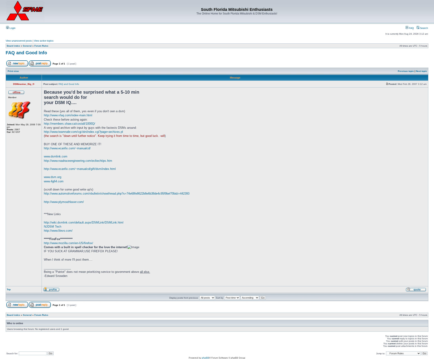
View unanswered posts (19, 40)
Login (12, 28)
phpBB (205, 358)
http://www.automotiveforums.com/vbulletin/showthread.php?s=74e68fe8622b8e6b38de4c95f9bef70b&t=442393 (116, 193)
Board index (13, 46)
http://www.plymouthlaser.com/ (64, 202)
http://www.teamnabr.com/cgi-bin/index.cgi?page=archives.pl (83, 131)
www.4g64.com (54, 181)
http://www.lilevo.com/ (58, 230)
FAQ (411, 28)
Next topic (421, 71)
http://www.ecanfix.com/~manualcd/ (67, 148)
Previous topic (406, 71)
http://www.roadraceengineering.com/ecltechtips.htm (78, 160)
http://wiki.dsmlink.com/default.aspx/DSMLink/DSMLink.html (83, 222)
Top (9, 289)
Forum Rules (41, 46)
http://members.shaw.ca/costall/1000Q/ (69, 123)
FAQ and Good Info (26, 52)
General (27, 46)
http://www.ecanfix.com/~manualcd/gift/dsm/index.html (80, 169)
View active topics (44, 40)
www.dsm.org (52, 177)
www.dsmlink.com (55, 156)
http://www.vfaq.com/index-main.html (68, 115)
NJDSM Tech (52, 226)
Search (423, 28)
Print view (13, 71)
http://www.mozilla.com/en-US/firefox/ (68, 243)
